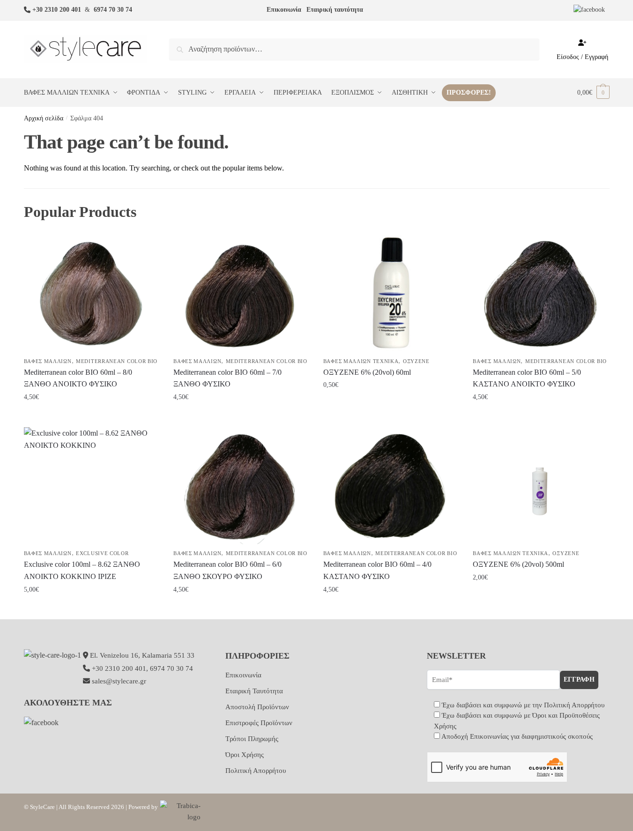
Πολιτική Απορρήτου (255, 770)
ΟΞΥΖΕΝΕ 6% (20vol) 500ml (518, 564)
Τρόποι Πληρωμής (251, 738)
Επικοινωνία (284, 9)
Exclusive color (102, 553)
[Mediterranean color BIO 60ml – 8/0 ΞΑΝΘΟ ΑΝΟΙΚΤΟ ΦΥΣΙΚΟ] (92, 293)
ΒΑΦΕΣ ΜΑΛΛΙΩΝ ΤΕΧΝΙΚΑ (361, 361)
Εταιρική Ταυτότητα (254, 691)
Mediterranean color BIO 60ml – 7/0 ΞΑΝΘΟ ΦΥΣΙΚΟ (227, 378)
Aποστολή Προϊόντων (257, 707)
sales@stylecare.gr (119, 681)
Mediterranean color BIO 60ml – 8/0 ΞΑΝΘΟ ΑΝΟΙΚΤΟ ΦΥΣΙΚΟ (78, 378)
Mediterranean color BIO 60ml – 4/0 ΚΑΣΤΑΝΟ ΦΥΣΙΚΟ (377, 570)
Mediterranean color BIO (116, 361)
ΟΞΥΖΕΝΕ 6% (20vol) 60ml (367, 372)
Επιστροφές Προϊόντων (258, 723)
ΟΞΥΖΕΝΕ (416, 361)
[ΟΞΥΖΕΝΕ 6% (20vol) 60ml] (391, 293)
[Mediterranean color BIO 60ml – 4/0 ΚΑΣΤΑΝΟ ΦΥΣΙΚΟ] (391, 485)
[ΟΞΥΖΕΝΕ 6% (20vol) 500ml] (541, 485)
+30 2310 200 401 (56, 9)
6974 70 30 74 (113, 9)
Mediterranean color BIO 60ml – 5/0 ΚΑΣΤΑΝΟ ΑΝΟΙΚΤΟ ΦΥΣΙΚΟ (527, 378)
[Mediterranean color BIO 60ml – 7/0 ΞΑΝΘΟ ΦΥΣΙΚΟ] (241, 293)
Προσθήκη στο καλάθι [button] (91, 416)
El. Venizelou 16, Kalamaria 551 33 (141, 655)
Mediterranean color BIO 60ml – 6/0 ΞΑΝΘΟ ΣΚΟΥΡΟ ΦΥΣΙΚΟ (227, 570)
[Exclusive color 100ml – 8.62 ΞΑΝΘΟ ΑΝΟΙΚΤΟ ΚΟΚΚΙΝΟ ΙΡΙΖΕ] (92, 485)
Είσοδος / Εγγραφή (582, 56)
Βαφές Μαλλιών (48, 361)
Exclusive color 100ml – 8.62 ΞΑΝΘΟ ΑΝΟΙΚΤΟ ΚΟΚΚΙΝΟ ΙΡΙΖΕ (82, 570)
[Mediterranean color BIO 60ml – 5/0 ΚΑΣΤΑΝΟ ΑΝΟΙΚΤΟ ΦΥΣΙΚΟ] (541, 293)
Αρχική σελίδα (43, 118)
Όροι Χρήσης (244, 754)
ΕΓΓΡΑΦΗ (579, 679)
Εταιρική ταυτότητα (334, 9)
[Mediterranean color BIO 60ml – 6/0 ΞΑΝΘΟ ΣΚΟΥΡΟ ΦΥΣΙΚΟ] (241, 485)
